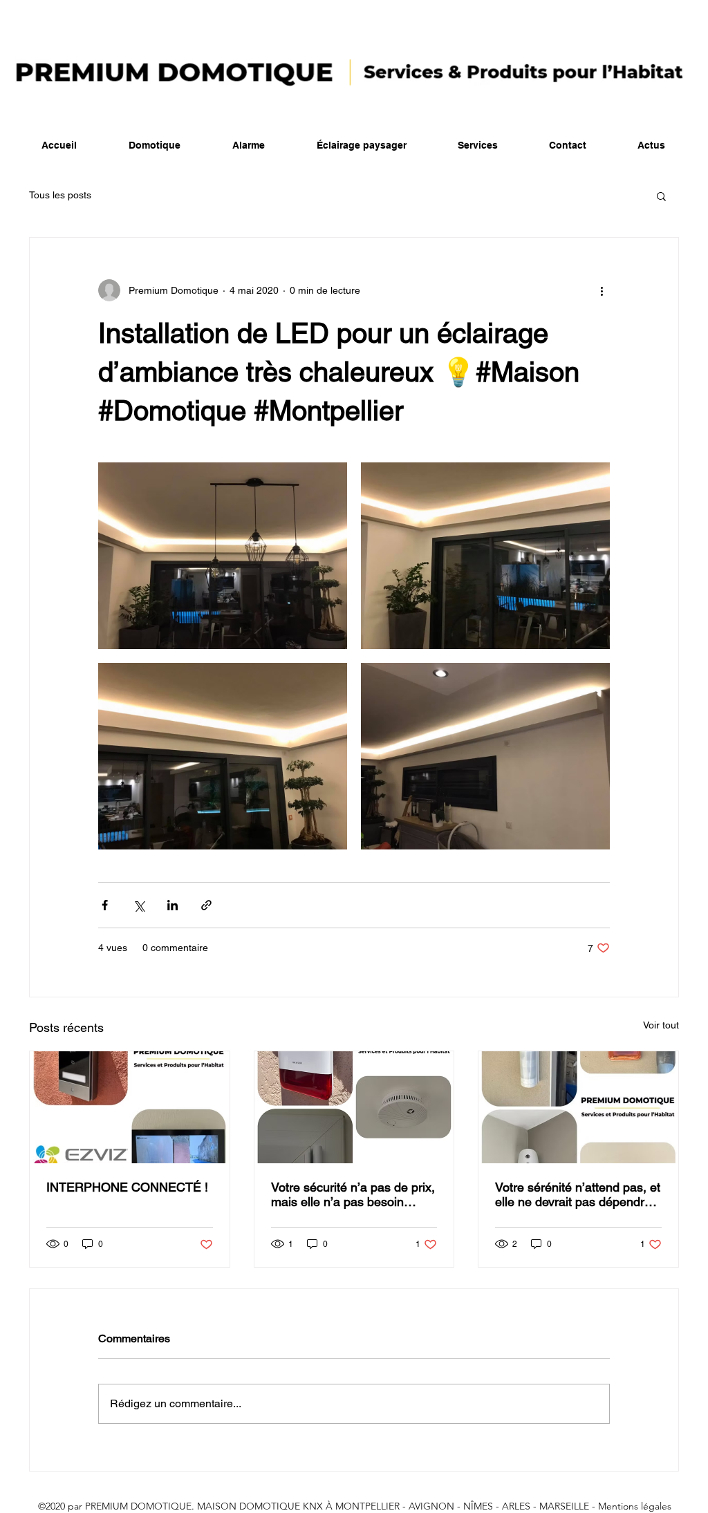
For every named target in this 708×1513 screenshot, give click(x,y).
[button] (661, 195)
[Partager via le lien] (206, 905)
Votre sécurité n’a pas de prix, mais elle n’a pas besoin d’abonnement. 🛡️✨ (353, 1194)
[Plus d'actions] (601, 290)
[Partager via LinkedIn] (172, 905)
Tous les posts (60, 194)
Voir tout (661, 1025)
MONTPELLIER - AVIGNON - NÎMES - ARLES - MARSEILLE (462, 1506)
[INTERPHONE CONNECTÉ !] (130, 1107)
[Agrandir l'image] (222, 555)
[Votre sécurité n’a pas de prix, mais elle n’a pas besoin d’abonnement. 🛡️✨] (354, 1107)
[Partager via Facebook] (104, 905)
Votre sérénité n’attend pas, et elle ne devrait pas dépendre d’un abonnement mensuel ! (577, 1194)
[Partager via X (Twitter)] (138, 905)
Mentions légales (634, 1506)
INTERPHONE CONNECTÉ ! (127, 1187)
